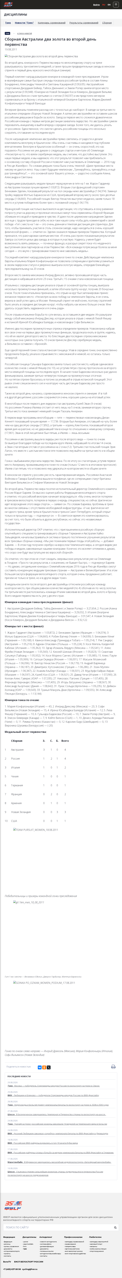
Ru (103, 4)
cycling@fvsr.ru (29, 1269)
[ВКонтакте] (40, 1067)
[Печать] (113, 1066)
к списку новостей (24, 33)
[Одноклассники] (44, 1067)
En (109, 4)
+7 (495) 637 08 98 (12, 1269)
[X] (49, 1067)
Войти (96, 4)
